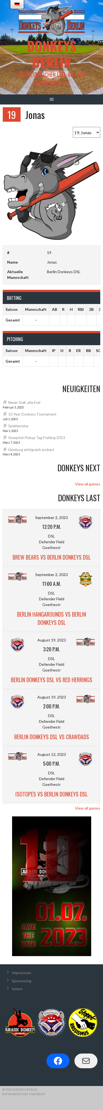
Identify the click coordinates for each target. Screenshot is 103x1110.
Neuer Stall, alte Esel (24, 402)
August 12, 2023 (51, 754)
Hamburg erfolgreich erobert (31, 449)
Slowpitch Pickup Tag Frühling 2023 (36, 437)
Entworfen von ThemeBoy (23, 1094)
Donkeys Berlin (51, 54)
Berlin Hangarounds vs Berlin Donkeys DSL (51, 618)
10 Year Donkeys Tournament (32, 414)
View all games (87, 484)
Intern (17, 988)
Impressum (21, 972)
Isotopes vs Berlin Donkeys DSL (51, 794)
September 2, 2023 (51, 517)
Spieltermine (18, 426)
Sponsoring (21, 980)
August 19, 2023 (51, 640)
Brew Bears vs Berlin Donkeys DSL (52, 557)
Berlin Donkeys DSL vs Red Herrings (51, 680)
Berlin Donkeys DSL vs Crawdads (51, 737)
